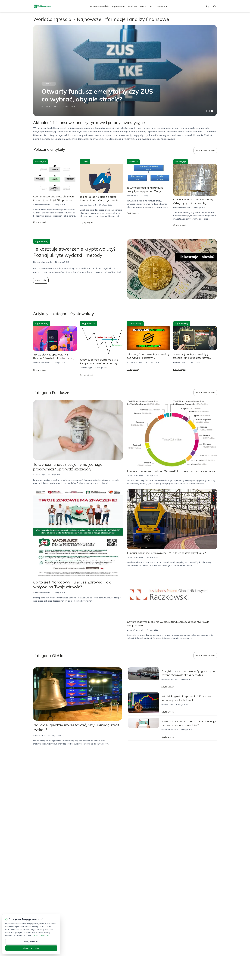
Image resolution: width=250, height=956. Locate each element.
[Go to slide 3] (212, 111)
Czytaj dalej (40, 280)
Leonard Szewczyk (88, 205)
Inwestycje (162, 6)
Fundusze (132, 6)
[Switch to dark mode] (214, 6)
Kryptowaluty (118, 6)
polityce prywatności (40, 935)
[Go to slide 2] (209, 111)
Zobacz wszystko (205, 150)
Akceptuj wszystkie (31, 948)
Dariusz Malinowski (50, 106)
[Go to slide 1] (206, 111)
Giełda (143, 6)
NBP (151, 6)
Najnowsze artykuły (99, 6)
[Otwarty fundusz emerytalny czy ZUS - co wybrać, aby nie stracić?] (125, 70)
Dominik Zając (132, 196)
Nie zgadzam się (31, 942)
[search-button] (207, 6)
